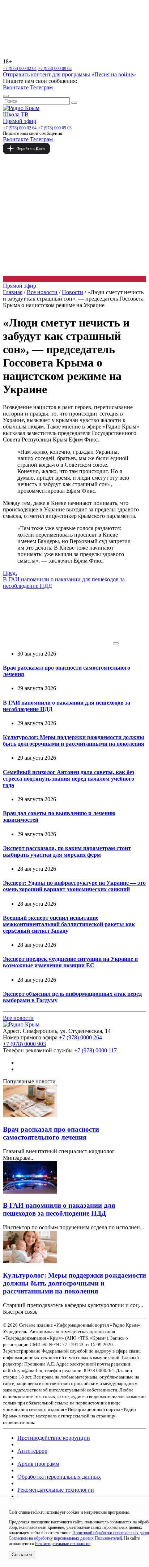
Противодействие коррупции (53, 1438)
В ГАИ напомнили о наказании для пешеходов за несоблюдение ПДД (59, 1209)
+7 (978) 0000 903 (24, 1044)
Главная (12, 292)
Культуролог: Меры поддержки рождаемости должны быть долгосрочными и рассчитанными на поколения (73, 740)
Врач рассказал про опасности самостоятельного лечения (51, 1133)
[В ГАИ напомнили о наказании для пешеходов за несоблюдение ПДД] (30, 1192)
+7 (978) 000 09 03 (55, 68)
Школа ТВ (16, 114)
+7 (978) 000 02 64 (20, 68)
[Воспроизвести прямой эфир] (116, 643)
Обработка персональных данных (59, 1477)
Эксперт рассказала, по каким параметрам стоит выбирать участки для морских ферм (67, 851)
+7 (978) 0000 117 (95, 1050)
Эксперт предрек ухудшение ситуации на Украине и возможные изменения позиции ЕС (70, 962)
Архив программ (38, 1464)
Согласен (22, 1554)
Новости (72, 292)
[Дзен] (74, 148)
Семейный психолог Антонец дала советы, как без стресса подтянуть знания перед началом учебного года (68, 778)
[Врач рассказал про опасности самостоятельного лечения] (30, 1115)
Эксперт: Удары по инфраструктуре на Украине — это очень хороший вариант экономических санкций (74, 886)
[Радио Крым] (21, 108)
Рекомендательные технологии (55, 1490)
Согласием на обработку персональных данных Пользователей (65, 1538)
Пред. (64, 579)
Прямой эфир (19, 121)
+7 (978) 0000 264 (80, 1037)
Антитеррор (32, 1451)
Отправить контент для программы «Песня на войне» (69, 74)
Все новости (42, 292)
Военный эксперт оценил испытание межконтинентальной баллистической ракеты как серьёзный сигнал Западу (69, 924)
